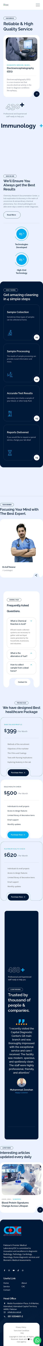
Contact (6, 1290)
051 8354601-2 (15, 1316)
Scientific (17, 1199)
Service (6, 1286)
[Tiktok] (18, 1270)
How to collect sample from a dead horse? (19, 667)
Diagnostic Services (15, 65)
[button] (22, 622)
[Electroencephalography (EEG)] (37, 94)
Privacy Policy (21, 1327)
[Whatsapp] (23, 1270)
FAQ (22, 1333)
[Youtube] (13, 1270)
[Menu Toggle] (37, 5)
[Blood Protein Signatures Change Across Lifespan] (40, 1210)
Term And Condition (21, 1330)
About (24, 1283)
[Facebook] (4, 1270)
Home (6, 1283)
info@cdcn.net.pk (14, 1312)
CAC (23, 1286)
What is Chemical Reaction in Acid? (18, 622)
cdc (24, 1337)
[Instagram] (9, 1270)
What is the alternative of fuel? (18, 654)
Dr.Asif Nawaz (8, 567)
